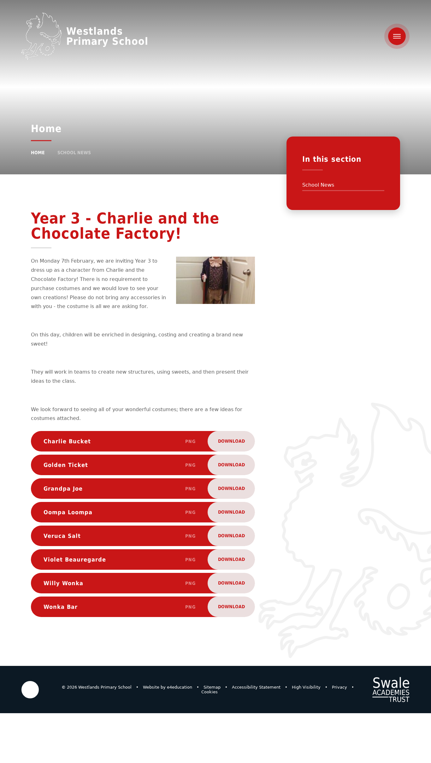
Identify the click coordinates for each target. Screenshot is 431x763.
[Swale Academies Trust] (391, 689)
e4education (179, 687)
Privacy (339, 687)
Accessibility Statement (256, 687)
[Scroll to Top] (30, 689)
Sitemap (212, 687)
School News (74, 152)
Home (38, 152)
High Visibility (306, 687)
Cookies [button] (209, 692)
